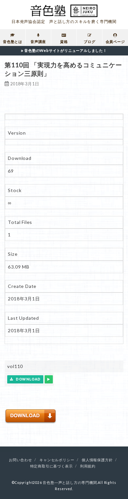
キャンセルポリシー (56, 460)
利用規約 (88, 466)
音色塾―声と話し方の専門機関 (70, 483)
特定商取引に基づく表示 (51, 466)
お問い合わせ (20, 460)
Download (27, 379)
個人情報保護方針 (97, 460)
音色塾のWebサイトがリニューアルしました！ (65, 50)
